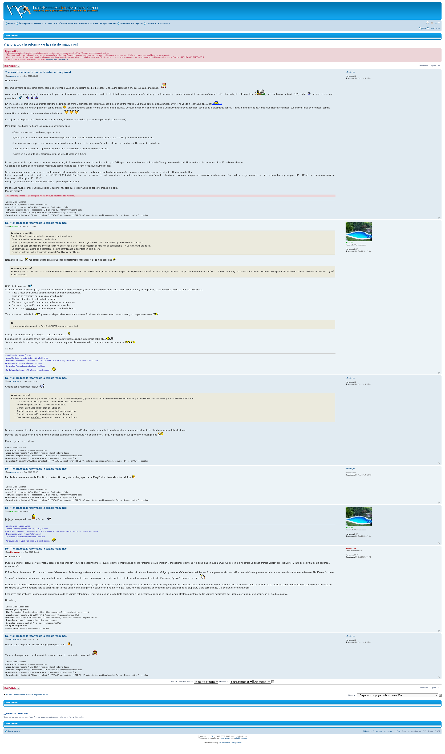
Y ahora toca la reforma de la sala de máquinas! (40, 44)
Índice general (25, 23)
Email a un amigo (432, 22)
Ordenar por (224, 681)
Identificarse (435, 28)
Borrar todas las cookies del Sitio (386, 731)
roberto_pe (14, 76)
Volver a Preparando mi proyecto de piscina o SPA (27, 695)
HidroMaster (15, 552)
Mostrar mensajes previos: (182, 681)
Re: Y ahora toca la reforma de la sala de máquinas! (36, 222)
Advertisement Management (230, 743)
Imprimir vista (427, 22)
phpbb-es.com (241, 738)
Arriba (439, 218)
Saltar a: (351, 695)
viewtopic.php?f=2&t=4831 (57, 59)
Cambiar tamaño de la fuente (437, 22)
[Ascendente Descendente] (263, 681)
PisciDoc (14, 226)
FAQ (424, 28)
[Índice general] (52, 11)
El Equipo (367, 731)
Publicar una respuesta (8, 66)
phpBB (210, 736)
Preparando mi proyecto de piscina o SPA (98, 23)
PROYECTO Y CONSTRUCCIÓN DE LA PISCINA (55, 23)
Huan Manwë (225, 738)
